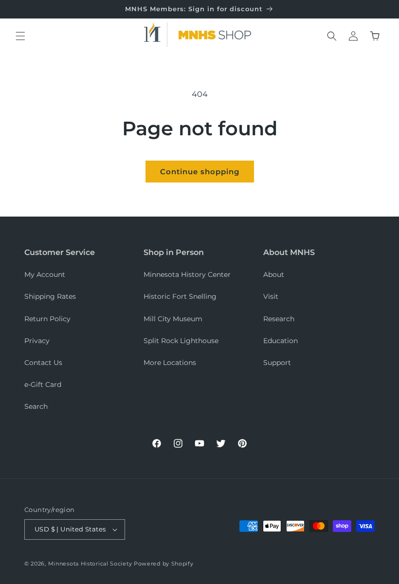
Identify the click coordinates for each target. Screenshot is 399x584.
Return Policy (47, 318)
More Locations (170, 362)
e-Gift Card (42, 384)
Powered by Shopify (164, 563)
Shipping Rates (50, 296)
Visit (270, 296)
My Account (44, 274)
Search (36, 406)
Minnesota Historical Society (90, 563)
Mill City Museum (173, 318)
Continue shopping (199, 171)
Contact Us (43, 362)
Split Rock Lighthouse (181, 340)
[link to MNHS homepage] (155, 34)
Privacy (37, 340)
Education (280, 340)
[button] (20, 36)
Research (278, 318)
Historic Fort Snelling (180, 296)
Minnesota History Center (187, 274)
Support (277, 362)
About (273, 274)
